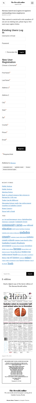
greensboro (28, 246)
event (13, 229)
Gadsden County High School (18, 237)
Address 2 (5, 95)
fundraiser (27, 229)
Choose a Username (9, 65)
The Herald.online (18, 2)
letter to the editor (22, 254)
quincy (28, 257)
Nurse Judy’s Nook (8, 211)
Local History (30, 254)
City (4, 102)
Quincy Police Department (9, 260)
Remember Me (12, 52)
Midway (4, 258)
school (17, 260)
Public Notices (7, 186)
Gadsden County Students (13, 243)
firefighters (22, 229)
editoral (30, 225)
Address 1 (6, 87)
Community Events (21, 222)
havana (17, 248)
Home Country (7, 208)
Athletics (19, 219)
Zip (3, 117)
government (6, 245)
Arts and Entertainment (10, 219)
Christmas (5, 222)
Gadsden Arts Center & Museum (10, 233)
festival (17, 229)
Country (5, 125)
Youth (10, 263)
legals (15, 254)
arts (3, 219)
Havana (13, 163)
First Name (6, 72)
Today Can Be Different (10, 200)
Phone (4, 132)
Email (4, 139)
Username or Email (8, 36)
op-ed (9, 257)
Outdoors (21, 257)
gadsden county (19, 167)
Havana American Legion (9, 169)
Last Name (6, 80)
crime (24, 225)
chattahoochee (27, 219)
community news (12, 225)
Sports (21, 260)
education (7, 228)
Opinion (15, 257)
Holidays (25, 252)
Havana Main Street (15, 252)
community (11, 222)
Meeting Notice (7, 192)
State (4, 110)
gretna (4, 249)
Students (27, 260)
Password (5, 43)
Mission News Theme (12, 400)
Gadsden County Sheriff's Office (23, 240)
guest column (9, 249)
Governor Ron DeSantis (18, 246)
